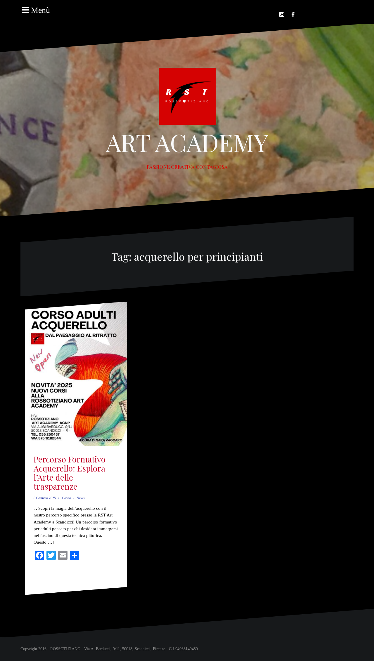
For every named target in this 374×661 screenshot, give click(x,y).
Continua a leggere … (54, 582)
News (81, 498)
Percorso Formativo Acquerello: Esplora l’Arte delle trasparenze (69, 472)
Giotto (66, 498)
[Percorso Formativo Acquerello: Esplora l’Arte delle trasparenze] (76, 368)
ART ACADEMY (187, 142)
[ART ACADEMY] (187, 97)
